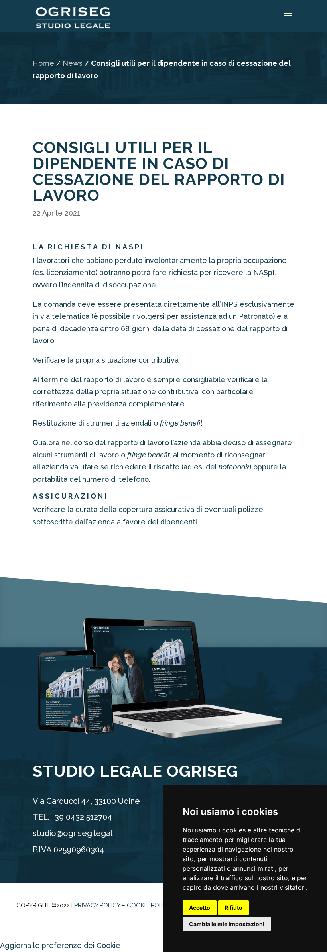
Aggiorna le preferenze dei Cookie (60, 945)
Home (43, 63)
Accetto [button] (199, 907)
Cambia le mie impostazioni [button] (226, 924)
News (73, 63)
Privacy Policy (97, 905)
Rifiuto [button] (233, 907)
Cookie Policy (149, 905)
